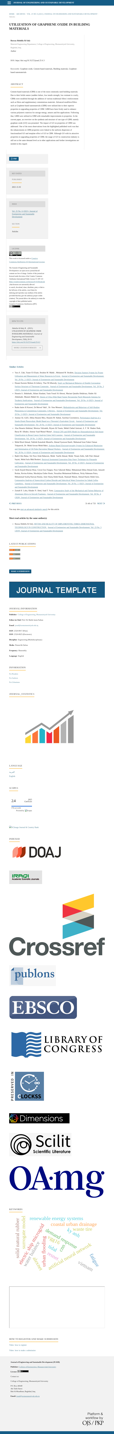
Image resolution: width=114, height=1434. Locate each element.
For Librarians (14, 682)
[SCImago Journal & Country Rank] (24, 827)
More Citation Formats (25, 348)
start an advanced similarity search (33, 509)
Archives (20, 14)
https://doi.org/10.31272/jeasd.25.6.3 (29, 60)
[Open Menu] (9, 3)
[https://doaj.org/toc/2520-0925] (36, 860)
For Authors (13, 678)
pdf (15, 159)
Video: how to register (18, 1345)
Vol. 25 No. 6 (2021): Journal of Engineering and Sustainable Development (62, 14)
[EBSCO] (43, 1018)
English (12, 776)
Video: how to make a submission (22, 1350)
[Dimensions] (39, 1123)
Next (99, 503)
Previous (17, 503)
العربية (12, 772)
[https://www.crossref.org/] (57, 955)
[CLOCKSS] (26, 1103)
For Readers (13, 674)
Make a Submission (20, 571)
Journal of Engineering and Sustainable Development (43, 3)
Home (11, 14)
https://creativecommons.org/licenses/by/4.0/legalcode (27, 282)
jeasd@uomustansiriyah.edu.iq (28, 1396)
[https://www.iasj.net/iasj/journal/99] (25, 883)
